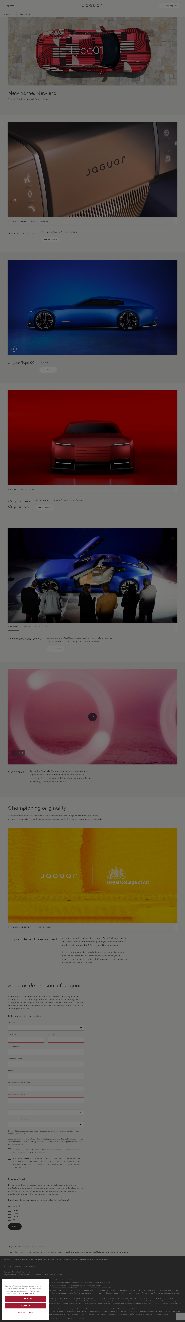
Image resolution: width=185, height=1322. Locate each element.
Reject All (25, 1306)
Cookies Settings (25, 1312)
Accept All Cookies (25, 1299)
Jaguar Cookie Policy (26, 1294)
